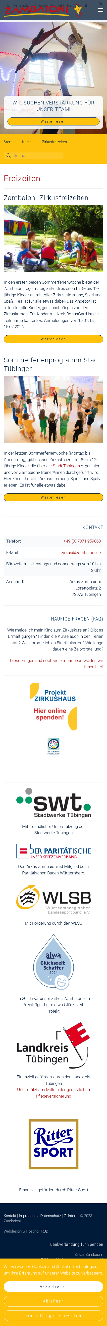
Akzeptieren (53, 1286)
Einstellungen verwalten (53, 1315)
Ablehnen (53, 1301)
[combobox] (33, 155)
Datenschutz (50, 1216)
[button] (100, 10)
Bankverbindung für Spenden (76, 1244)
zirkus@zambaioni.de (81, 552)
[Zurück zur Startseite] (43, 10)
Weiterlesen (53, 121)
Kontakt (93, 527)
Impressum (28, 1216)
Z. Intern (70, 1216)
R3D (44, 1231)
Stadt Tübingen (66, 465)
